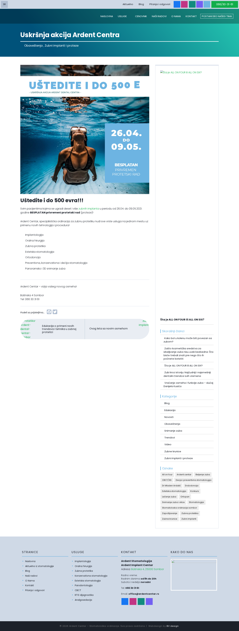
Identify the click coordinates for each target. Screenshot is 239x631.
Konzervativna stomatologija (91, 575)
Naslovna (106, 16)
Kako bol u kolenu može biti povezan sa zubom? (188, 339)
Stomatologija (196, 502)
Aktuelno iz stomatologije (39, 566)
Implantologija (83, 561)
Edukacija (169, 410)
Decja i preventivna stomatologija (193, 480)
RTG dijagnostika (84, 595)
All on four (167, 474)
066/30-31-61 (224, 4)
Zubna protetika (189, 513)
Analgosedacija (83, 600)
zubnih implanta (89, 208)
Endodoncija (191, 485)
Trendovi (169, 437)
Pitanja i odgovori (159, 4)
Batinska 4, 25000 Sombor (147, 569)
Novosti (168, 417)
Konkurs (194, 491)
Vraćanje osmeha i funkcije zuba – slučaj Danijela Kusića (188, 384)
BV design (173, 626)
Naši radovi (159, 16)
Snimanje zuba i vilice (173, 502)
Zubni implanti (188, 518)
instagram (184, 4)
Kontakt (191, 16)
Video (167, 444)
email (206, 4)
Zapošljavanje (169, 513)
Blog (141, 4)
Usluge (122, 16)
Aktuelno (128, 4)
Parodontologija (84, 585)
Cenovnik (141, 16)
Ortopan (184, 496)
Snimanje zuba (173, 430)
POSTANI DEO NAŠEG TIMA (217, 16)
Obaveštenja (33, 46)
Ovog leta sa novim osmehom (108, 328)
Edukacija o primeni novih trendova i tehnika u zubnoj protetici (59, 329)
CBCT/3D (167, 480)
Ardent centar (184, 474)
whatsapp (192, 4)
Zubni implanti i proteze (62, 46)
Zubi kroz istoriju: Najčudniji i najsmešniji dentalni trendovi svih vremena (187, 374)
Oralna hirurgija (83, 566)
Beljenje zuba (203, 474)
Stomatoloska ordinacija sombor (179, 507)
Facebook (176, 4)
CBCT (78, 590)
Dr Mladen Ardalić (171, 485)
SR (4, 4)
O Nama (176, 16)
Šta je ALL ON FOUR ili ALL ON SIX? (183, 365)
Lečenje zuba (169, 496)
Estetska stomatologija (174, 491)
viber (199, 4)
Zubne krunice (172, 451)
